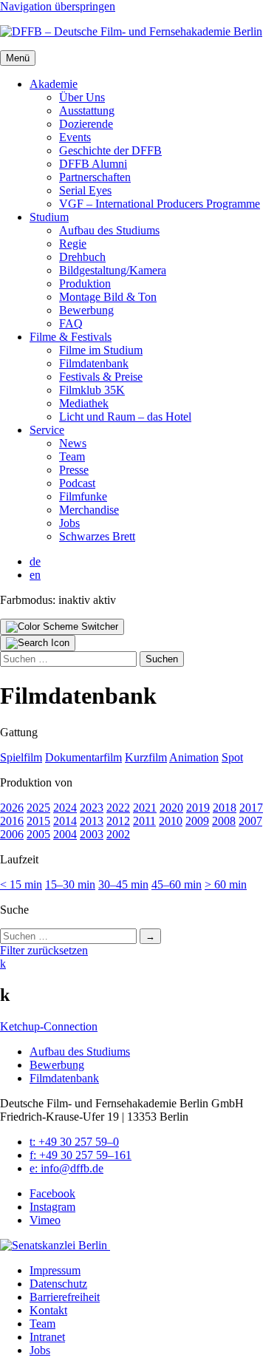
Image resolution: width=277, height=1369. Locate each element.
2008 (224, 821)
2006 (12, 834)
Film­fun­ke (83, 496)
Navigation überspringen (57, 6)
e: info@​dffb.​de (66, 1168)
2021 (145, 807)
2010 (170, 821)
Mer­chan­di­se (89, 509)
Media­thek (84, 403)
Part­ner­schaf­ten (95, 177)
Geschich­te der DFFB (110, 150)
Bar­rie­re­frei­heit (65, 1297)
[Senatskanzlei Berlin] (55, 1245)
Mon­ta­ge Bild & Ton (108, 297)
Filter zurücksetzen (44, 950)
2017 (251, 807)
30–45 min (123, 884)
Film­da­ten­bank (94, 363)
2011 (144, 821)
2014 (65, 821)
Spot (232, 757)
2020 (171, 807)
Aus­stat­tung (86, 110)
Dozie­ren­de (86, 124)
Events (75, 137)
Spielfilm (21, 757)
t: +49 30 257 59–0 (74, 1141)
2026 (12, 807)
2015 (38, 821)
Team (72, 456)
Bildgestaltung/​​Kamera (112, 270)
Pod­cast (77, 483)
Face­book (52, 1193)
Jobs (69, 523)
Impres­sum (55, 1270)
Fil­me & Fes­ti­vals (71, 336)
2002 (118, 834)
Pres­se (74, 469)
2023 (91, 807)
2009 (197, 821)
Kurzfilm (146, 757)
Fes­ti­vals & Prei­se (101, 376)
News (72, 443)
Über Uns (82, 97)
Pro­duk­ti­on (85, 283)
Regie (72, 243)
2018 (224, 807)
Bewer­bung (86, 310)
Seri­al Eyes (85, 190)
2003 (91, 834)
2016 (12, 821)
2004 (65, 834)
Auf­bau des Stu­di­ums (109, 230)
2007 (250, 821)
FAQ (71, 323)
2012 (118, 821)
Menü (18, 58)
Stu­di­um (49, 217)
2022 (118, 807)
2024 (65, 807)
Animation (194, 757)
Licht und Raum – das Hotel (125, 416)
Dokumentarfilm (83, 757)
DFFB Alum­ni (93, 163)
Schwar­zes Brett (97, 536)
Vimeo (45, 1220)
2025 (38, 807)
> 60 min (226, 884)
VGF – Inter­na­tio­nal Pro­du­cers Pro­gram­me (159, 203)
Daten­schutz (58, 1283)
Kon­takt (48, 1310)
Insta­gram (52, 1206)
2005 (38, 834)
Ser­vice (47, 430)
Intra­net (47, 1337)
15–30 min (70, 884)
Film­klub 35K (92, 390)
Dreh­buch (82, 257)
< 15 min (21, 884)
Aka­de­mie (54, 84)
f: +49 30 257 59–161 (80, 1155)
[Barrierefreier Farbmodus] (62, 627)
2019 (198, 807)
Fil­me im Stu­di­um (101, 350)
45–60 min (176, 884)
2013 (91, 821)
